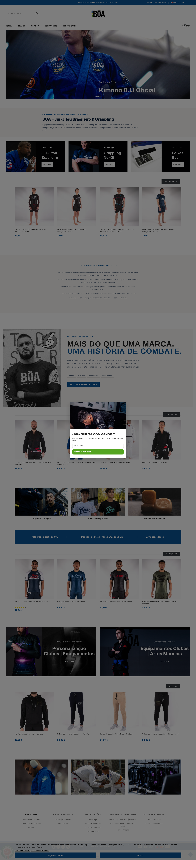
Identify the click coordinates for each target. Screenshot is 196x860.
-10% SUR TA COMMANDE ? (93, 434)
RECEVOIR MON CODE (82, 452)
